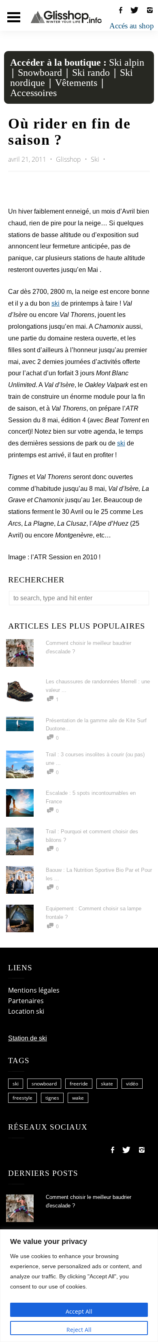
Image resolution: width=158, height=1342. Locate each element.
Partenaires (26, 1000)
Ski (95, 159)
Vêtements (76, 82)
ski (55, 303)
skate (107, 1083)
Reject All (79, 1329)
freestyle (22, 1097)
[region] (79, 1285)
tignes (52, 1097)
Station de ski (27, 1038)
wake (78, 1097)
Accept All (79, 1311)
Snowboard (40, 72)
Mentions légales (34, 990)
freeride (79, 1083)
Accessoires (33, 93)
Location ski (26, 1011)
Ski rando (91, 72)
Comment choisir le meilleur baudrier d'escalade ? (88, 1201)
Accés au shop (131, 25)
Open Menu (13, 17)
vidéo (132, 1083)
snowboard (44, 1083)
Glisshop (69, 159)
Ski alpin (126, 62)
